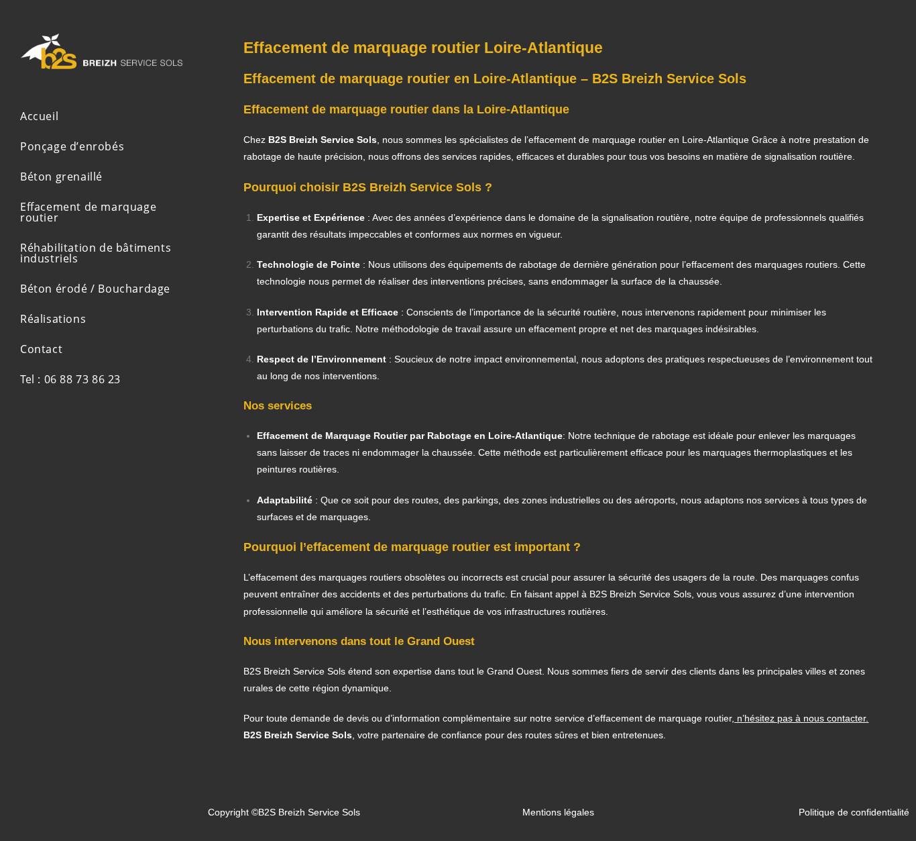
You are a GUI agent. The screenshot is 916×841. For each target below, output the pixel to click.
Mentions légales (558, 812)
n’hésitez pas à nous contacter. (801, 718)
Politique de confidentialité (854, 812)
